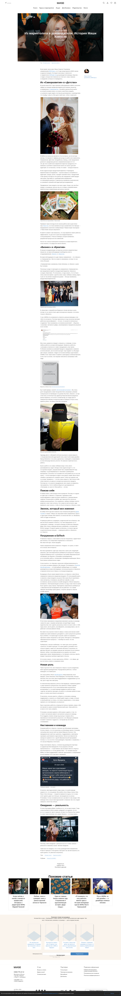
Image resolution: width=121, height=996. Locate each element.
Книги (35, 8)
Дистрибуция (63, 974)
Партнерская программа (66, 972)
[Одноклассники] (42, 990)
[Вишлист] (111, 3)
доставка (9, 3)
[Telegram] (45, 990)
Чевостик (45, 225)
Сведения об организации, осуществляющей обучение (90, 970)
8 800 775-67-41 (19, 972)
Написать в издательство (96, 990)
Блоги (86, 8)
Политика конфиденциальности (92, 975)
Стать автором (63, 970)
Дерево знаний (41, 972)
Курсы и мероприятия (46, 8)
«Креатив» (61, 254)
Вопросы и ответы (41, 970)
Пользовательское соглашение (91, 973)
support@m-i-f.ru (18, 980)
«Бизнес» (54, 254)
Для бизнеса (66, 8)
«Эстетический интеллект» (58, 386)
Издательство (77, 8)
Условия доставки (41, 974)
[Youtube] (36, 990)
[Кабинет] (107, 3)
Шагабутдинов (58, 674)
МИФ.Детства (53, 75)
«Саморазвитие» (54, 89)
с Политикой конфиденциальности (50, 993)
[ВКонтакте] (39, 990)
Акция (58, 8)
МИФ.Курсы (52, 71)
